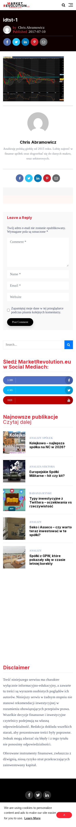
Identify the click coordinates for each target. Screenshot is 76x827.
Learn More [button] (32, 818)
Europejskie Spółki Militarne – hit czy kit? (47, 474)
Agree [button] (64, 816)
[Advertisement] (38, 617)
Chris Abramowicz (31, 27)
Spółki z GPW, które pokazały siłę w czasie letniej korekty (47, 560)
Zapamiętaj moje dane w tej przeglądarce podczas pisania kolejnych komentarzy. (37, 310)
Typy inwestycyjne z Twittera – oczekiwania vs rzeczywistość (50, 502)
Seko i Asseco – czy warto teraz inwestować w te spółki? (50, 531)
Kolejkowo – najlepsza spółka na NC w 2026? (47, 445)
